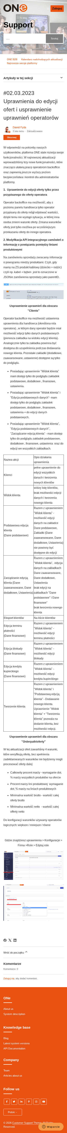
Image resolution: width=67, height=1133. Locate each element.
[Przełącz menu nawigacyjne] (48, 8)
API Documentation (14, 1048)
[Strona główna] (20, 10)
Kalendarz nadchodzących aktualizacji (42, 59)
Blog (5, 1038)
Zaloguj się (8, 978)
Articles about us (12, 1075)
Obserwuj (11, 137)
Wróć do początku (14, 952)
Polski (11, 1112)
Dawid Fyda (19, 127)
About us (8, 1008)
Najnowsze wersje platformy (22, 63)
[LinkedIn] (14, 940)
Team (6, 1070)
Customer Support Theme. (27, 1122)
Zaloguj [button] (57, 8)
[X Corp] (10, 940)
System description (14, 1014)
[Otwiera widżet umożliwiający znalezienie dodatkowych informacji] (51, 1127)
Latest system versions (16, 1043)
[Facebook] (5, 940)
